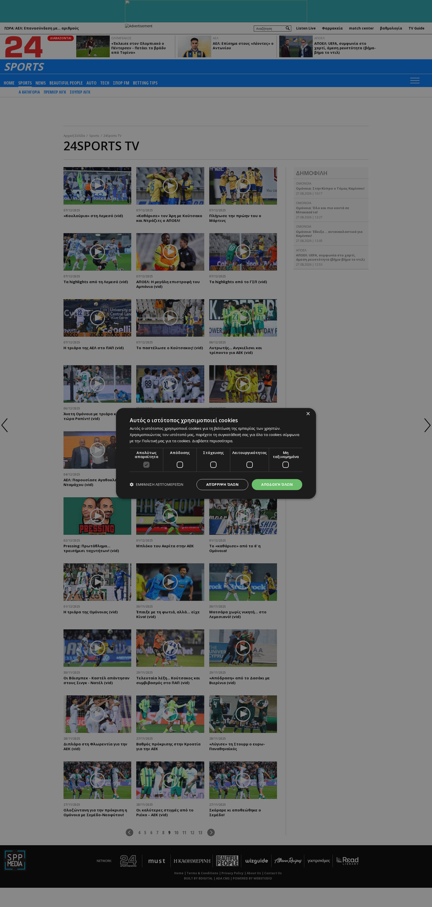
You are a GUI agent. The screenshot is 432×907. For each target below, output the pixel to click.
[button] (156, 485)
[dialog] (216, 453)
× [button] (308, 414)
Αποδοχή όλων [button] (277, 484)
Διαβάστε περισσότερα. (212, 440)
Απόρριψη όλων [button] (222, 484)
